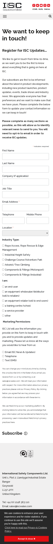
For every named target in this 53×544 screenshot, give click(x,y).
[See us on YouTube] (41, 5)
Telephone (8, 214)
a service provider (14, 310)
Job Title (7, 188)
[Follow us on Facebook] (33, 5)
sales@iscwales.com (11, 381)
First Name (8, 150)
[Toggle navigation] (26, 16)
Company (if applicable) (15, 176)
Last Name (8, 163)
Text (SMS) (10, 360)
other (8, 315)
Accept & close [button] (26, 539)
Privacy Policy (30, 389)
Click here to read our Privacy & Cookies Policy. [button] (26, 529)
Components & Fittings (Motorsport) (24, 269)
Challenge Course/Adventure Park (23, 259)
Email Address (11, 202)
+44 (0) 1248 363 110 (18, 502)
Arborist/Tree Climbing (17, 264)
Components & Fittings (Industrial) (23, 274)
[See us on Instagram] (44, 5)
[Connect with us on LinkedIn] (48, 5)
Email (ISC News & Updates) (20, 352)
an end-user (11, 286)
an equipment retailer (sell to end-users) (26, 300)
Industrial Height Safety (17, 254)
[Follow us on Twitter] (37, 5)
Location (8, 228)
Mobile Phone (34, 214)
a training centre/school (18, 305)
